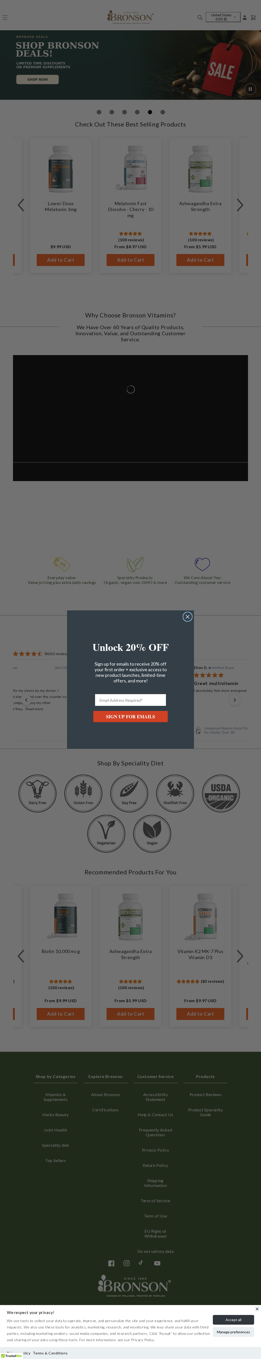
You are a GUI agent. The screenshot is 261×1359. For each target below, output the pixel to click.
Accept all (233, 1320)
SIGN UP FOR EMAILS (130, 716)
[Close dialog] (187, 616)
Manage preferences (233, 1332)
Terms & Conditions (50, 1353)
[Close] (257, 1309)
